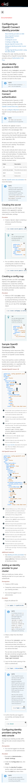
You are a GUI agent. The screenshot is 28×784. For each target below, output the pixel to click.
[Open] (2, 12)
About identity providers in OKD (14, 34)
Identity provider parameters (16, 555)
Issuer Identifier (11, 444)
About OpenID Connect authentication (12, 37)
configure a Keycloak (13, 110)
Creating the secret (11, 40)
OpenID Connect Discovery (10, 106)
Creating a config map (11, 42)
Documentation (6, 18)
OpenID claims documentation (15, 180)
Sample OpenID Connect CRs (14, 44)
